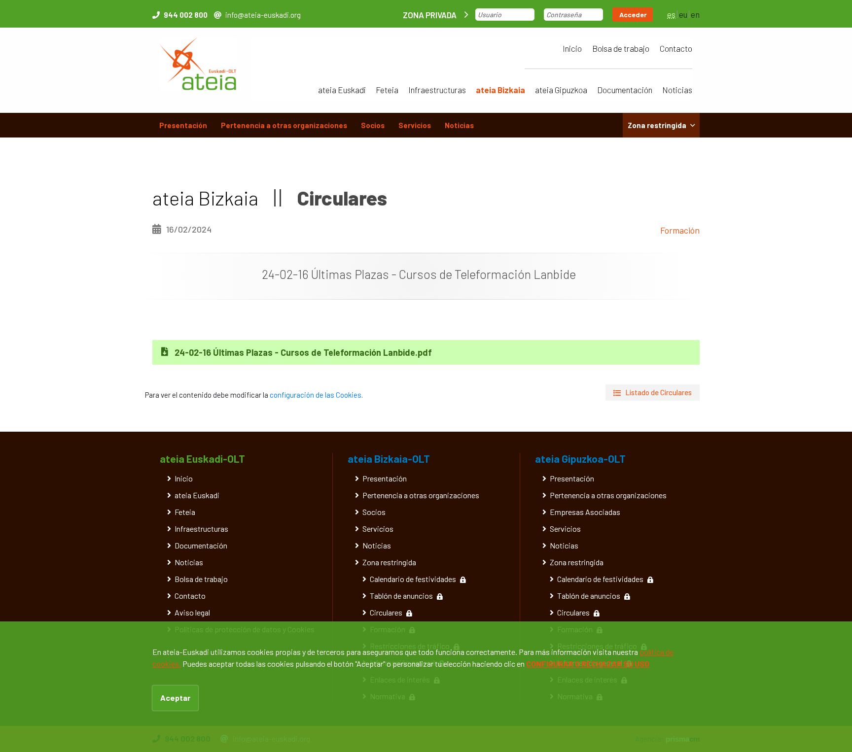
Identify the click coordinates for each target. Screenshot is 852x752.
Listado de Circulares (658, 392)
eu (683, 14)
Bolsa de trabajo (620, 48)
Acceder (633, 14)
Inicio (572, 48)
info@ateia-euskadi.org (263, 14)
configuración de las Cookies (315, 394)
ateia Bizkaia (500, 90)
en (695, 14)
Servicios (414, 125)
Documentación (624, 90)
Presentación (183, 125)
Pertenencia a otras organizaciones (284, 125)
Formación (680, 230)
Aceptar (175, 697)
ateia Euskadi (342, 90)
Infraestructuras (437, 90)
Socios (373, 125)
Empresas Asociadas (585, 511)
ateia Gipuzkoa (561, 90)
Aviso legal (192, 612)
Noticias (677, 90)
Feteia (387, 90)
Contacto (676, 48)
